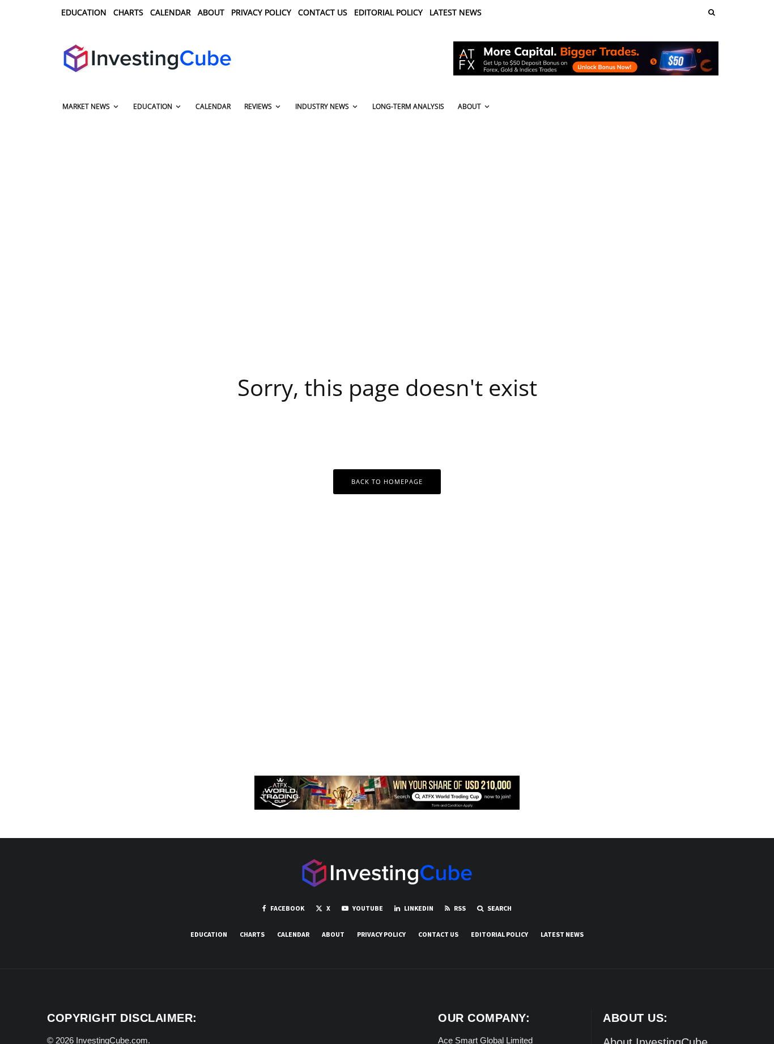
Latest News (455, 12)
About (211, 12)
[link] (710, 12)
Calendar (170, 12)
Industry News (322, 106)
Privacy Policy (261, 12)
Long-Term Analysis (408, 106)
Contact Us (322, 12)
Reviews (258, 106)
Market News (86, 106)
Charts (128, 12)
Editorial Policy (388, 12)
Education (84, 12)
